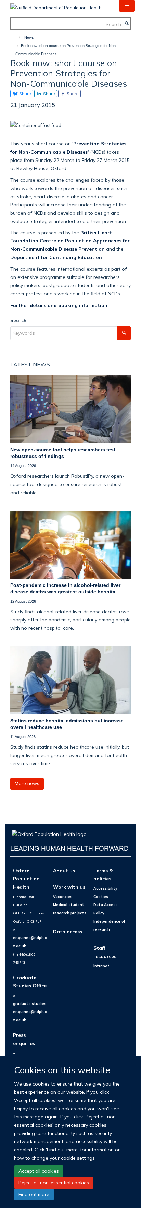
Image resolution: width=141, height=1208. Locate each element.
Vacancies (62, 896)
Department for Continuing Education (56, 257)
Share (24, 93)
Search (18, 320)
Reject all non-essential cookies (53, 1183)
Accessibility (105, 888)
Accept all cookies (38, 1171)
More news (27, 783)
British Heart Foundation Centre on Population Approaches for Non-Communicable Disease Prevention (70, 240)
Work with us (69, 887)
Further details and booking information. (59, 305)
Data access (67, 931)
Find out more (33, 1194)
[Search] (126, 23)
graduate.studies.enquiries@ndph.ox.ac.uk (30, 1011)
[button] (127, 6)
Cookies (100, 896)
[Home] (16, 37)
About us (64, 870)
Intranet (101, 965)
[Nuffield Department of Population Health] (56, 5)
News (29, 37)
